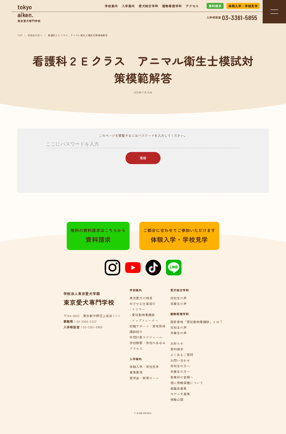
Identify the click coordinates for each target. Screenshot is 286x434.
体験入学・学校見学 (243, 6)
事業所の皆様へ (181, 377)
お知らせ (176, 343)
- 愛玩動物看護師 (142, 314)
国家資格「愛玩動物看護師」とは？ (196, 321)
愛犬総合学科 (148, 6)
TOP (20, 35)
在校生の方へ (35, 35)
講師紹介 (136, 331)
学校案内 (111, 6)
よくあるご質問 (181, 354)
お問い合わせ (180, 360)
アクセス (192, 6)
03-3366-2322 (86, 321)
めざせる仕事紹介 (143, 303)
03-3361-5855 (240, 17)
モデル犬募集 (180, 394)
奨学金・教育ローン (144, 378)
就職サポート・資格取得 (148, 326)
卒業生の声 (178, 303)
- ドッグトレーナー (144, 320)
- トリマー (137, 309)
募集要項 (136, 372)
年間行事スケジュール (146, 337)
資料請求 (215, 6)
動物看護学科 (172, 6)
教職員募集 (178, 388)
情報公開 (176, 399)
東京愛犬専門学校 (29, 13)
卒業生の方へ (180, 371)
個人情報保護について (186, 382)
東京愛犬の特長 (141, 298)
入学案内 (128, 6)
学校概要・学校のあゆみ (148, 342)
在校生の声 (178, 298)
